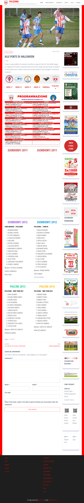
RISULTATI (59, 2)
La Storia (7, 471)
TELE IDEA (46, 485)
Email (34, 384)
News (6, 461)
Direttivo (7, 465)
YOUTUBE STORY (47, 468)
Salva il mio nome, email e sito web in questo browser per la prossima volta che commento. (31, 403)
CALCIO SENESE (47, 481)
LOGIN (78, 2)
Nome (7, 384)
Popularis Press (53, 500)
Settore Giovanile (8, 52)
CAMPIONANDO (47, 478)
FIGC (72, 2)
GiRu (7, 61)
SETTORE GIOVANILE (48, 461)
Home (41, 2)
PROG (66, 2)
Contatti (7, 468)
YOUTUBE (45, 465)
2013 (67, 211)
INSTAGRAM (46, 471)
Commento (9, 358)
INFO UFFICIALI (49, 2)
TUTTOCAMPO (47, 475)
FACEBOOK (46, 458)
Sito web (7, 392)
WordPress (41, 500)
